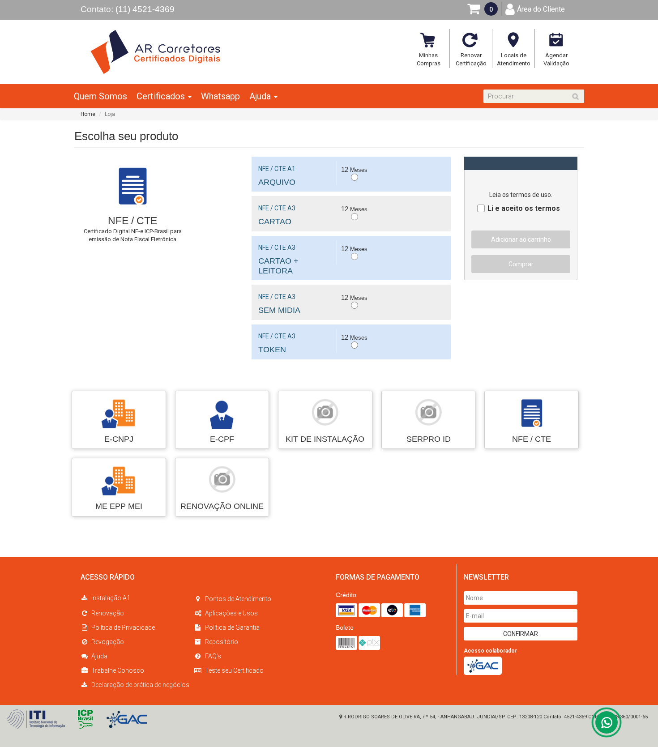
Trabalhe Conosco (117, 670)
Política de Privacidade (123, 627)
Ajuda (99, 656)
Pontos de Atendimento (238, 598)
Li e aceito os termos (523, 208)
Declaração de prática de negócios (140, 684)
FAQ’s (213, 656)
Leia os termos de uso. (520, 194)
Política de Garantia (232, 627)
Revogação (107, 641)
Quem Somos (100, 96)
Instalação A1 (110, 598)
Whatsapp (220, 96)
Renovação (107, 613)
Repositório (221, 641)
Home (88, 114)
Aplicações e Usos (231, 613)
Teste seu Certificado (234, 670)
